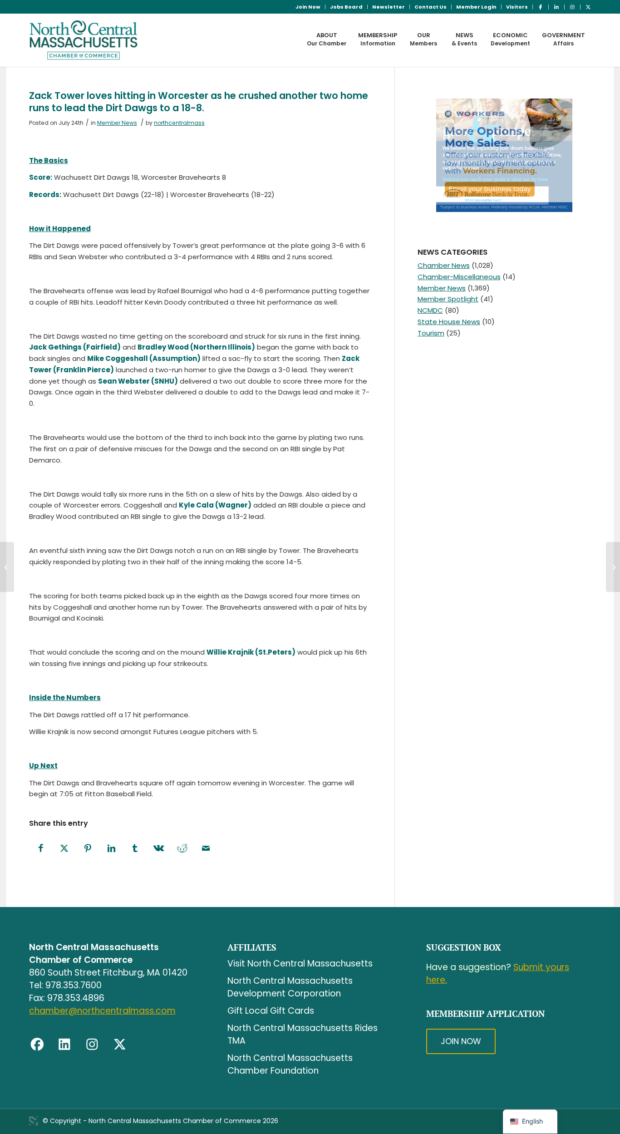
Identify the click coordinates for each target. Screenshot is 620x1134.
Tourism (431, 333)
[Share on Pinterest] (88, 848)
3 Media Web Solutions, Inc (33, 1120)
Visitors (517, 6)
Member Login (476, 6)
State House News (449, 321)
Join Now (307, 6)
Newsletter (388, 6)
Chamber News (444, 265)
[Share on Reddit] (182, 848)
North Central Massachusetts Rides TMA (302, 1034)
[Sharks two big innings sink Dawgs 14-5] (7, 567)
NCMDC (430, 310)
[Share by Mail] (206, 848)
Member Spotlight (448, 299)
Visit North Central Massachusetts (300, 963)
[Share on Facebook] (41, 848)
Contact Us (430, 6)
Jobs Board (346, 6)
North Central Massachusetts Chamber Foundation (290, 1064)
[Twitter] (120, 1044)
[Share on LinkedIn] (111, 848)
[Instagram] (92, 1044)
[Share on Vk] (159, 848)
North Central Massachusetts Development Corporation (290, 987)
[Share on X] (64, 848)
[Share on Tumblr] (135, 848)
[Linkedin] (64, 1044)
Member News (117, 123)
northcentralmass (179, 123)
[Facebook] (37, 1044)
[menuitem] (308, 7)
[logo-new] (83, 40)
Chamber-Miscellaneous (459, 276)
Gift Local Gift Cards (270, 1011)
